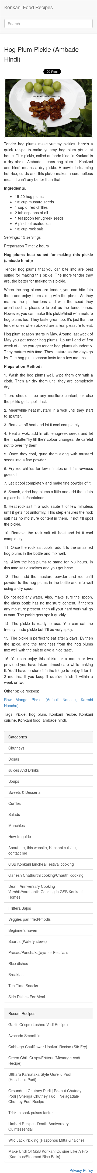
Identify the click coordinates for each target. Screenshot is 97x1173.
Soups (13, 781)
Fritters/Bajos (19, 908)
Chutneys (16, 748)
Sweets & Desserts (24, 792)
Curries (14, 803)
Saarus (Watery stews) (27, 941)
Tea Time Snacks (23, 985)
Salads (14, 814)
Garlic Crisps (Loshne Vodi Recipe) (38, 1024)
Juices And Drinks (23, 770)
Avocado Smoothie (24, 1035)
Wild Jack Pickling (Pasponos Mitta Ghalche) (46, 1140)
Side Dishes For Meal (26, 996)
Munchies (16, 825)
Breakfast (16, 974)
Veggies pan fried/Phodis (29, 919)
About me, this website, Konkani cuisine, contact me (42, 850)
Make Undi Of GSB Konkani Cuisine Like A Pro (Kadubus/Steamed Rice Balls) (48, 1153)
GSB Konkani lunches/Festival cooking (41, 864)
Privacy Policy (81, 1170)
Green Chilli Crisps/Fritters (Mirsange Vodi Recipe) (44, 1060)
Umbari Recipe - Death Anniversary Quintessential (38, 1126)
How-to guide (19, 836)
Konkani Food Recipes (28, 7)
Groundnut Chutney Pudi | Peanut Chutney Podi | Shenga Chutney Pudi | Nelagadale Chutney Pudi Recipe (44, 1096)
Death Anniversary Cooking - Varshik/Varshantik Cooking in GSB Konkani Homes (45, 891)
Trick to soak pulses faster (30, 1112)
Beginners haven (22, 930)
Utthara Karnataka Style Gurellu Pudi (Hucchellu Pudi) (39, 1076)
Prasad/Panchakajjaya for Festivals (38, 952)
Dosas (13, 759)
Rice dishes (18, 963)
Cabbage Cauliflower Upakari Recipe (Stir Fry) (47, 1046)
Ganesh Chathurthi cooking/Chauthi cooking (46, 875)
